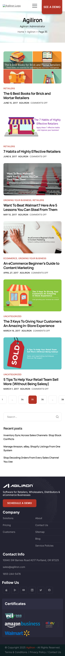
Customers (9, 532)
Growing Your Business (17, 200)
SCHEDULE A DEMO (19, 503)
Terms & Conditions (16, 652)
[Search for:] (32, 417)
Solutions (8, 518)
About (38, 518)
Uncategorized (12, 316)
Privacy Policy (38, 652)
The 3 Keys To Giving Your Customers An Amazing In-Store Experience (32, 323)
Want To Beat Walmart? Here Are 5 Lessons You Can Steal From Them (30, 207)
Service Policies (44, 545)
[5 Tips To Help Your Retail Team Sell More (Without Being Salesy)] (32, 353)
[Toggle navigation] (34, 5)
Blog (38, 538)
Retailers (9, 88)
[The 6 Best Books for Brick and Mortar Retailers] (32, 67)
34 (22, 399)
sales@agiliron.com (14, 567)
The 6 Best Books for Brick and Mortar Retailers (27, 95)
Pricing (7, 525)
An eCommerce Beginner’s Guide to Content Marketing (31, 265)
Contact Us (41, 525)
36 (42, 399)
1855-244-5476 (12, 574)
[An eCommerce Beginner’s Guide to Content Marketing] (32, 237)
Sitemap (40, 532)
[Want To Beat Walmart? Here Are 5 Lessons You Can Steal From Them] (32, 179)
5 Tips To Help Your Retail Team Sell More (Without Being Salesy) (30, 381)
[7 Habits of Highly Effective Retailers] (32, 125)
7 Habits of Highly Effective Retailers (31, 151)
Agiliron (24, 102)
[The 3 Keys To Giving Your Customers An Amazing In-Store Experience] (32, 295)
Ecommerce (10, 258)
